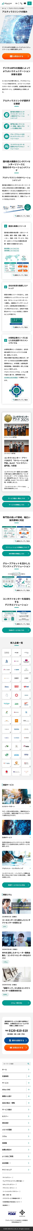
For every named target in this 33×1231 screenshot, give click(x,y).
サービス (5, 1083)
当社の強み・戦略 (8, 1103)
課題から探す (7, 1096)
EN (16, 3)
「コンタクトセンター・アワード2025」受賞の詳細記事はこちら (15, 487)
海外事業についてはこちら (11, 250)
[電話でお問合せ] (21, 3)
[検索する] (28, 1064)
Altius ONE (6, 1089)
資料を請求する (18, 1040)
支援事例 (5, 1076)
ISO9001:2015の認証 (11, 377)
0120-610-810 (18, 1030)
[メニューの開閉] (29, 3)
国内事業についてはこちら (11, 248)
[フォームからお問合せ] (25, 3)
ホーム (4, 8)
